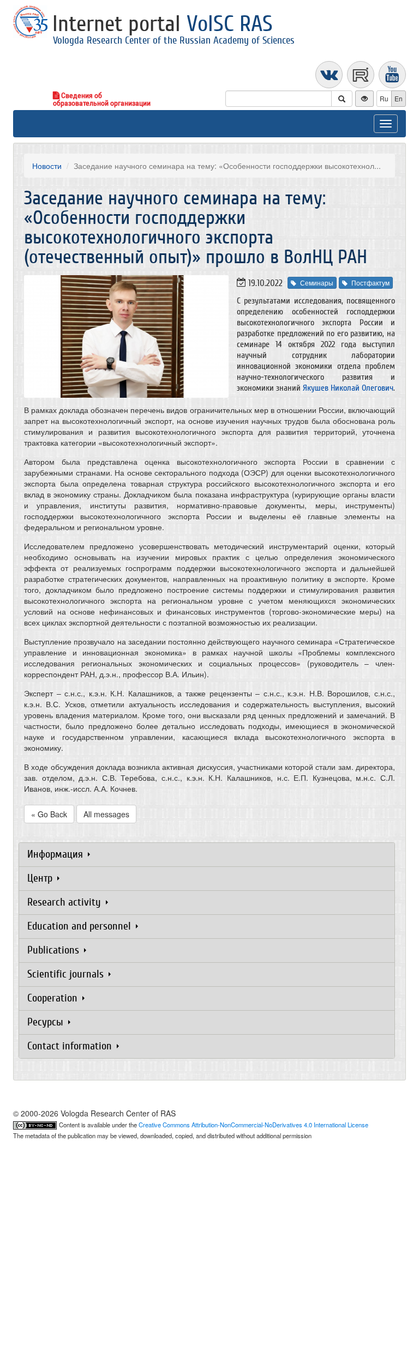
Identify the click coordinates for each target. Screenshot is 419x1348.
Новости (47, 165)
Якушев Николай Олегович (348, 388)
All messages (106, 814)
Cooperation (53, 998)
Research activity (65, 902)
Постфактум (370, 282)
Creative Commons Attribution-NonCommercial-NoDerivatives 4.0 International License (253, 1124)
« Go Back (49, 814)
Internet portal (162, 24)
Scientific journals (66, 974)
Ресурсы (46, 1022)
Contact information (71, 1046)
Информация (56, 854)
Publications (54, 950)
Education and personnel (80, 926)
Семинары (316, 282)
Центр (41, 878)
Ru (384, 98)
